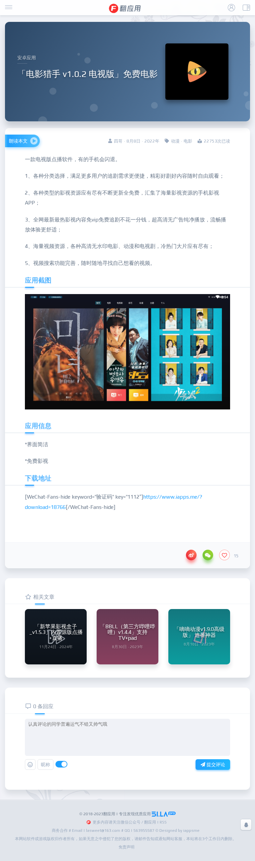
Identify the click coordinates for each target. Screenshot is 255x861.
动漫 (175, 141)
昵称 (45, 764)
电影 (188, 141)
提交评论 (215, 764)
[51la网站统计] (164, 814)
